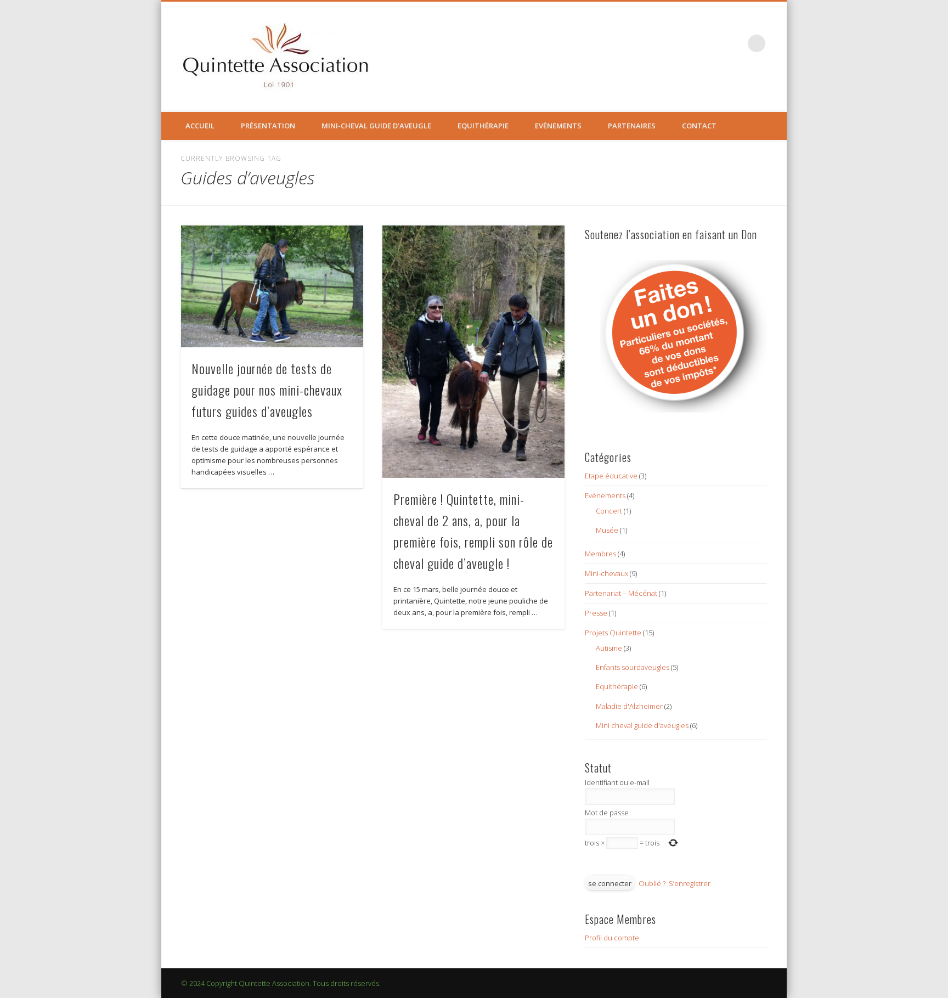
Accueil (200, 126)
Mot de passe (607, 812)
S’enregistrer (689, 883)
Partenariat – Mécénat (621, 593)
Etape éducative (611, 476)
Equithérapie (483, 126)
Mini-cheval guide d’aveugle (376, 126)
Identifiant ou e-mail (617, 782)
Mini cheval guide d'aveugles (642, 725)
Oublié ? (652, 883)
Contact (699, 126)
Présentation (268, 126)
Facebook (734, 43)
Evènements (558, 126)
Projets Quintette (613, 633)
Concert (609, 511)
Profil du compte (612, 938)
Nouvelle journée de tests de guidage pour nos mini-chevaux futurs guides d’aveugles (266, 389)
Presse (596, 613)
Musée (607, 530)
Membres (600, 554)
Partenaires (632, 126)
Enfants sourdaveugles (632, 667)
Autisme (609, 648)
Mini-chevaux (606, 573)
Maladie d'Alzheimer (629, 706)
